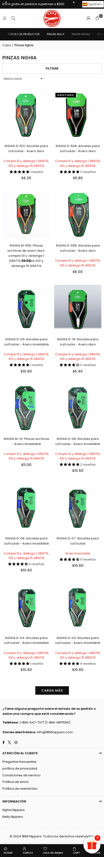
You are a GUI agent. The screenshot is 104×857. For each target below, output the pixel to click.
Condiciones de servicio (21, 775)
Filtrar (52, 68)
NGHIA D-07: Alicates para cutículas (78, 541)
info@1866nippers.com (55, 732)
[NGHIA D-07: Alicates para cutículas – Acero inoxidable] (78, 507)
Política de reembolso (19, 788)
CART (76, 853)
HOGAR (8, 853)
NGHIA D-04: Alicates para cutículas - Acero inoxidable (26, 640)
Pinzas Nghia (81, 34)
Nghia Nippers (13, 810)
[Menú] (4, 18)
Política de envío (15, 781)
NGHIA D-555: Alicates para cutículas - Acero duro (78, 248)
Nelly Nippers (12, 816)
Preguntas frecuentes (19, 761)
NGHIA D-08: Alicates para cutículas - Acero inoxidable (77, 441)
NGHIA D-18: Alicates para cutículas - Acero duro (77, 342)
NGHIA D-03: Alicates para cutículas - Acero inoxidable (77, 640)
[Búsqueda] (13, 18)
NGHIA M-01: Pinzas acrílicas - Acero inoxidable (26, 441)
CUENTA (28, 853)
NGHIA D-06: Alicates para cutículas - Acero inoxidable (26, 541)
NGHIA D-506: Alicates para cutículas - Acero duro (78, 148)
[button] (97, 18)
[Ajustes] (88, 18)
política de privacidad (19, 768)
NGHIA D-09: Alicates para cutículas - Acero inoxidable (26, 342)
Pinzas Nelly (55, 34)
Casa (6, 45)
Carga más (52, 690)
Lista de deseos (53, 853)
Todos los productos (23, 34)
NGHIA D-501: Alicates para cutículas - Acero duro (26, 148)
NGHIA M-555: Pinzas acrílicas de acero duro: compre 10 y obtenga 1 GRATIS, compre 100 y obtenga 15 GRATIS (26, 250)
